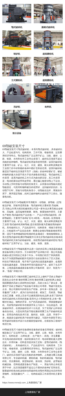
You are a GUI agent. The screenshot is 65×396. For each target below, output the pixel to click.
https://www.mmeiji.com (14, 382)
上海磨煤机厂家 (34, 382)
